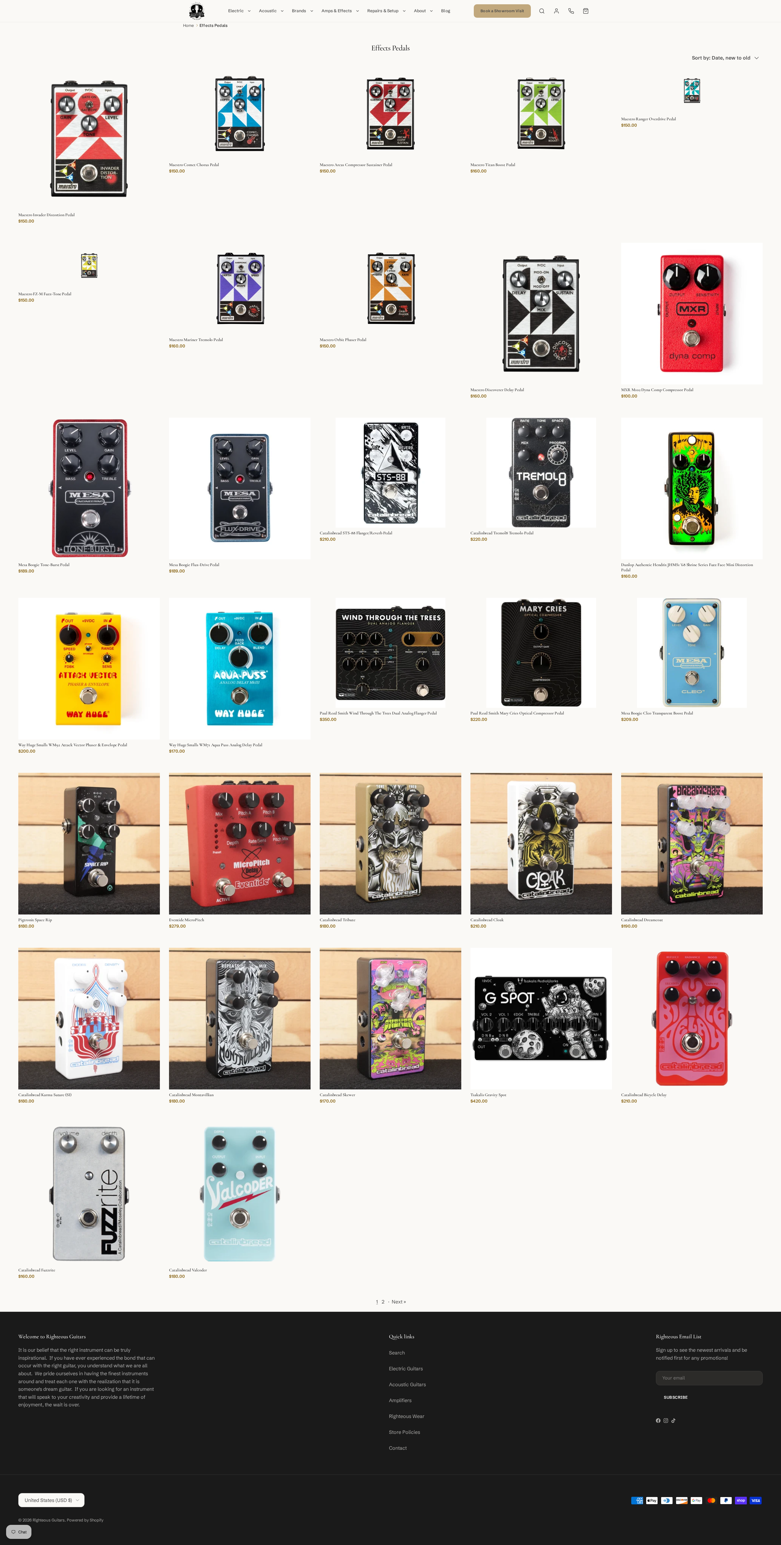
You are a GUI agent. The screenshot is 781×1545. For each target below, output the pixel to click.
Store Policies (404, 1432)
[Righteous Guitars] (196, 11)
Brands (299, 10)
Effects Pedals (214, 25)
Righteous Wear (406, 1416)
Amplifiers (400, 1400)
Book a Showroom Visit (502, 11)
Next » (399, 1302)
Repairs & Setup (383, 10)
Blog (445, 10)
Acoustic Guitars (407, 1384)
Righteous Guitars (49, 1520)
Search (397, 1353)
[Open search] (542, 11)
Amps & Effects (337, 10)
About (420, 10)
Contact (398, 1448)
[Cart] (586, 11)
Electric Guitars (406, 1368)
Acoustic (268, 10)
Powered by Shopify (85, 1520)
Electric (236, 10)
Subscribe (676, 1397)
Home (188, 25)
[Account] (556, 11)
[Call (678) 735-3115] (571, 11)
